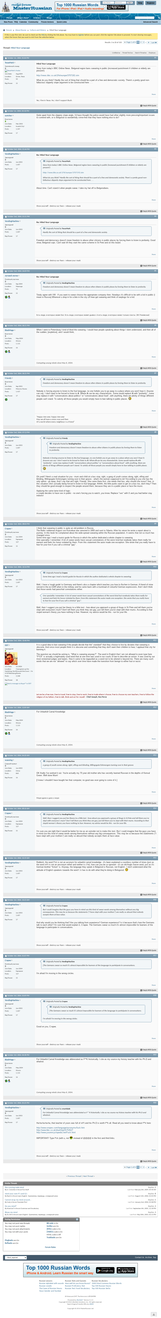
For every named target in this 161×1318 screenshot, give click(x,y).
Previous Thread (74, 1176)
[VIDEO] (50, 1232)
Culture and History (38, 30)
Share (154, 94)
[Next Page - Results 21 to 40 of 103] (148, 42)
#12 (154, 707)
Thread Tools (126, 53)
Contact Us (139, 1257)
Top (154, 1257)
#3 (155, 149)
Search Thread (140, 53)
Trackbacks (51, 1238)
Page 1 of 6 (131, 42)
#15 (154, 858)
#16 (154, 900)
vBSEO (91, 1304)
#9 (155, 524)
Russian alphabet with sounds (51, 1283)
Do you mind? (10, 1206)
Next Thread (88, 1176)
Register (151, 3)
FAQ (16, 22)
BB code (50, 1223)
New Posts (8, 22)
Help (140, 3)
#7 (155, 373)
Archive (148, 1257)
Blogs (49, 18)
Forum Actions (47, 22)
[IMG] (49, 1229)
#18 (154, 995)
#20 (154, 1103)
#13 (154, 755)
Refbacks (8, 1243)
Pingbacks (9, 1240)
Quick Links (62, 22)
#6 (155, 325)
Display (151, 53)
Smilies (50, 1226)
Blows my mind (11, 1212)
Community (33, 22)
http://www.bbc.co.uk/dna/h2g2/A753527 (54, 1130)
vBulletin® (80, 1300)
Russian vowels (45, 1286)
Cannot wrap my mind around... (18, 1200)
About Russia (20, 30)
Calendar (23, 22)
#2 (155, 111)
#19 (154, 1055)
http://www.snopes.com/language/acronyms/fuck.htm (60, 1128)
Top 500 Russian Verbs (101, 1288)
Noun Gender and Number (50, 1291)
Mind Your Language (20, 48)
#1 (155, 58)
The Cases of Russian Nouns (50, 1288)
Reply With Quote (149, 106)
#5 (155, 271)
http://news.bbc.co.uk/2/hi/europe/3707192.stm (57, 75)
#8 (155, 432)
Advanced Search (150, 22)
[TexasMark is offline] (12, 71)
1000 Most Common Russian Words (107, 1283)
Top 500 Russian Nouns (101, 1286)
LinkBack (115, 53)
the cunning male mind (14, 1187)
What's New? (23, 18)
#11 (154, 640)
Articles (36, 18)
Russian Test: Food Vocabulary (77, 1288)
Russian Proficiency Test (75, 1286)
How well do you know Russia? (77, 1283)
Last (153, 43)
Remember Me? (111, 6)
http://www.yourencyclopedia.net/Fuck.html (56, 1132)
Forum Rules (50, 1247)
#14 (154, 808)
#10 (154, 567)
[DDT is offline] (11, 658)
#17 (154, 956)
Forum (9, 18)
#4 (155, 216)
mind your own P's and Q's (16, 1194)
